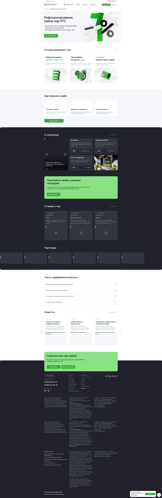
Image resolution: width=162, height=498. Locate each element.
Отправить (81, 262)
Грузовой (79, 249)
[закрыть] (93, 234)
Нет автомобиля (88, 249)
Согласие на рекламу (78, 257)
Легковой (72, 249)
